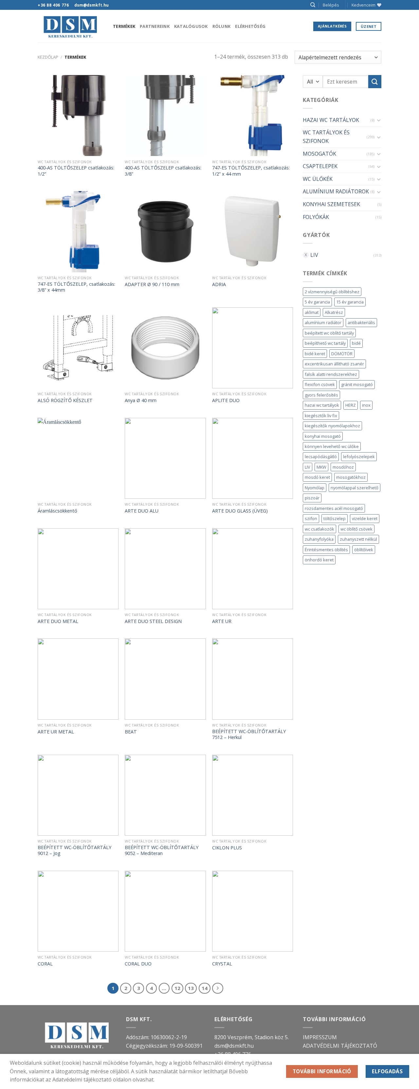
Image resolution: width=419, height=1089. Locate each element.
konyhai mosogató (323, 436)
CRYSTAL (222, 964)
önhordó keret (319, 560)
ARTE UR (221, 621)
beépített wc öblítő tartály (329, 333)
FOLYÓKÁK (316, 217)
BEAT (131, 732)
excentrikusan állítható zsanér (334, 364)
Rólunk (221, 26)
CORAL (45, 964)
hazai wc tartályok (322, 405)
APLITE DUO (226, 400)
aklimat (312, 312)
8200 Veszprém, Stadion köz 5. (251, 1037)
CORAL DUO (138, 964)
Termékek (124, 26)
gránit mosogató (357, 384)
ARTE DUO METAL (58, 621)
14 (205, 988)
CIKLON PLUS (227, 848)
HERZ (350, 405)
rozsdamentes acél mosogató (334, 508)
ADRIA (219, 284)
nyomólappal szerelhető (354, 488)
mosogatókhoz (351, 477)
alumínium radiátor (323, 322)
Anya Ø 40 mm (140, 400)
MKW (321, 467)
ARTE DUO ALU (141, 511)
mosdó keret (317, 477)
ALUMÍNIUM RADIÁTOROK (336, 191)
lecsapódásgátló (321, 456)
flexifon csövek (320, 384)
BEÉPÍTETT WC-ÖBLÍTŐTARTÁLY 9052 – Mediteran (161, 851)
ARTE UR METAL (56, 732)
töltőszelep (334, 518)
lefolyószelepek (359, 456)
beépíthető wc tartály (325, 343)
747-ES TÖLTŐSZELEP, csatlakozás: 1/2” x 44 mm (251, 171)
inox (366, 405)
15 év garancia (350, 302)
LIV (314, 255)
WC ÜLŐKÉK (318, 179)
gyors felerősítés (321, 395)
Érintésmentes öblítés (326, 550)
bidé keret (315, 354)
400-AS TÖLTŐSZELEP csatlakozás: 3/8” (163, 171)
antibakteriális (361, 322)
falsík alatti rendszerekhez (331, 374)
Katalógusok (191, 26)
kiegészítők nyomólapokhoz (332, 426)
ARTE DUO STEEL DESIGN (153, 621)
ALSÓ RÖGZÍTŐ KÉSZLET (65, 400)
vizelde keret (364, 518)
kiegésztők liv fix (321, 415)
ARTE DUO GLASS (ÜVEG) (240, 511)
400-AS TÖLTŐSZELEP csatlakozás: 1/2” (76, 171)
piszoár (312, 498)
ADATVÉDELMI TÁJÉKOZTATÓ (340, 1045)
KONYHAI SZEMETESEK (331, 204)
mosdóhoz (343, 467)
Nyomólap (314, 488)
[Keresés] (312, 5)
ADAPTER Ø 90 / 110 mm (152, 284)
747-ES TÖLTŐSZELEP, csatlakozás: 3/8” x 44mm (76, 287)
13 (191, 988)
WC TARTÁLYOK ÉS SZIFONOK (326, 137)
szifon (311, 518)
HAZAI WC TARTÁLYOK (331, 120)
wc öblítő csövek (356, 529)
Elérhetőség (250, 26)
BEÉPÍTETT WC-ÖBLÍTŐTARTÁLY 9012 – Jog (74, 851)
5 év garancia (317, 302)
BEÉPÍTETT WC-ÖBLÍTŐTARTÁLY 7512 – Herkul (249, 735)
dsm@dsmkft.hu (234, 1045)
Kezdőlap (48, 57)
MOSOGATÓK (319, 153)
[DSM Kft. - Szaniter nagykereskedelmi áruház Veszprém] (70, 26)
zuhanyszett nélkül (358, 539)
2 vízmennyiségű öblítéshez (332, 292)
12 (177, 988)
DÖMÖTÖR (342, 354)
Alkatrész (334, 312)
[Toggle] (378, 120)
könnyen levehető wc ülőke (332, 446)
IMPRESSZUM (320, 1037)
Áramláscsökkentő (57, 511)
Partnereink (155, 26)
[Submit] (374, 81)
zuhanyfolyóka (319, 539)
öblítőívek (363, 550)
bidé (356, 343)
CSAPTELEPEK (320, 166)
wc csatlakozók (319, 529)
